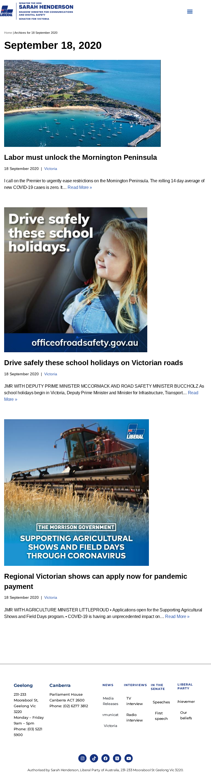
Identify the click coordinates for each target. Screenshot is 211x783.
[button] (190, 11)
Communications (110, 714)
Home (8, 32)
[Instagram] (82, 758)
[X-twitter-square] (117, 758)
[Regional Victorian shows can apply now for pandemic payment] (105, 492)
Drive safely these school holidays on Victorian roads (93, 363)
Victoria (50, 168)
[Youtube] (128, 758)
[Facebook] (105, 758)
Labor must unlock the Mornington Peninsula (80, 157)
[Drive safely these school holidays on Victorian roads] (105, 279)
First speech (161, 716)
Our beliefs (186, 715)
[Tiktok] (94, 758)
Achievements (186, 701)
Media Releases (110, 701)
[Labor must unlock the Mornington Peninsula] (105, 103)
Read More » (80, 187)
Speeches (161, 702)
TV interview (134, 701)
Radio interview (134, 717)
